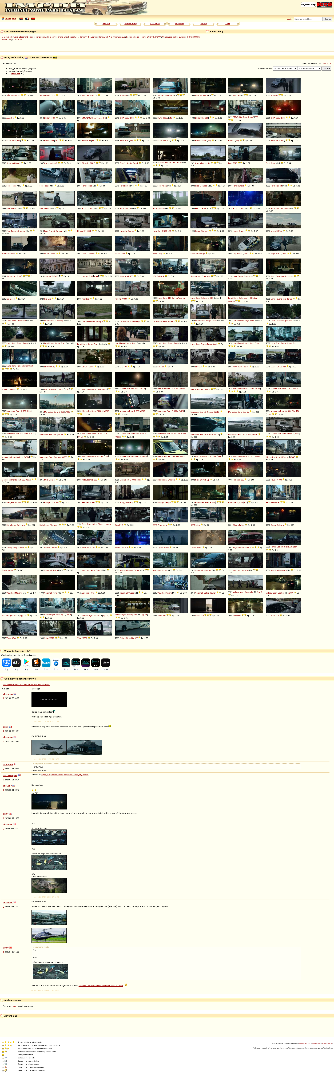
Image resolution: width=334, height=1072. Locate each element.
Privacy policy (327, 1043)
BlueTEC (296, 411)
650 (23, 480)
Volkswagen (238, 592)
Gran (93, 118)
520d (278, 118)
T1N (106, 456)
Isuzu (197, 231)
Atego (207, 389)
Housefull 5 (73, 37)
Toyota (160, 547)
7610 (235, 163)
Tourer (99, 118)
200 (26, 433)
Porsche (199, 502)
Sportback (169, 95)
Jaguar (236, 253)
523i (127, 140)
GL (286, 411)
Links (227, 23)
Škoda (236, 525)
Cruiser (247, 547)
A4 (88, 95)
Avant (91, 95)
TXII (200, 367)
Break (135, 163)
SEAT (155, 525)
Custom (286, 208)
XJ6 (91, 276)
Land (241, 547)
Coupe (131, 231)
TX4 (125, 367)
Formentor (205, 163)
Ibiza (198, 525)
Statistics (155, 23)
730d (278, 140)
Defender (205, 298)
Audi (84, 95)
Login (289, 19)
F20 (53, 118)
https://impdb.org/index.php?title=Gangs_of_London (65, 774)
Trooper (91, 253)
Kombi (138, 480)
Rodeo (52, 253)
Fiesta (14, 186)
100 (87, 231)
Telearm (12, 389)
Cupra (198, 163)
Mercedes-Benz (51, 389)
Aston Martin (45, 95)
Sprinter (19, 457)
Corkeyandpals (10, 775)
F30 (131, 118)
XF (241, 253)
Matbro (5, 389)
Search (106, 23)
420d (240, 117)
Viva (92, 593)
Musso (21, 547)
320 (284, 367)
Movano (245, 570)
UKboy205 (8, 764)
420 (173, 388)
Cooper (52, 480)
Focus (47, 186)
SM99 (6, 814)
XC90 (84, 638)
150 (131, 276)
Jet (88, 547)
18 (244, 367)
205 (242, 480)
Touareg (59, 614)
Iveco (117, 253)
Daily (122, 253)
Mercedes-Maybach (11, 480)
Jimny (54, 547)
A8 (239, 95)
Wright (123, 638)
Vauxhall (48, 570)
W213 (106, 411)
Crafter (281, 593)
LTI (158, 367)
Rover (214, 320)
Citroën (123, 163)
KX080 (124, 299)
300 (53, 163)
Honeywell (103, 37)
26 (281, 367)
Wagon (181, 298)
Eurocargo (200, 253)
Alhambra (162, 525)
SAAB (117, 525)
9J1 (245, 502)
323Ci (165, 118)
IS (89, 367)
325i (202, 118)
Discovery (21, 320)
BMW (46, 118)
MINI (46, 480)
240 (246, 367)
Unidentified (131, 23)
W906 (26, 457)
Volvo (159, 615)
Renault (269, 502)
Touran (97, 615)
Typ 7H (144, 614)
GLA (23, 433)
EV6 (49, 299)
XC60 (14, 638)
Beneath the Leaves (88, 37)
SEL (177, 388)
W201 (67, 389)
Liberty (130, 502)
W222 (118, 437)
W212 (142, 411)
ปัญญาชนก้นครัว (154, 37)
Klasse (210, 412)
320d (127, 118)
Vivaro (131, 593)
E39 (131, 140)
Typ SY (290, 593)
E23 (237, 140)
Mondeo (203, 186)
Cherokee (206, 276)
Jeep (192, 276)
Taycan (239, 502)
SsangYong (11, 547)
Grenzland (62, 37)
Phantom (54, 525)
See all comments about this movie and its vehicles (26, 684)
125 (93, 547)
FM (239, 615)
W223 (254, 434)
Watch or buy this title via (12, 655)
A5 (125, 95)
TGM (240, 367)
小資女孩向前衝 (193, 37)
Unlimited (288, 276)
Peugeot (236, 480)
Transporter (132, 614)
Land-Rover (162, 298)
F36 (256, 117)
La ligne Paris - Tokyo (136, 37)
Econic (246, 412)
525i (164, 140)
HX (162, 231)
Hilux (199, 547)
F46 (104, 118)
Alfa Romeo (11, 95)
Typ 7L (68, 614)
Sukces (182, 37)
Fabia (241, 525)
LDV (46, 367)
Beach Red (6, 39)
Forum (204, 23)
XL (90, 231)
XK (128, 276)
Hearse (108, 524)
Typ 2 (259, 592)
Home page (10, 18)
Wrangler (280, 276)
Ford (230, 163)
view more (15, 73)
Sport (214, 344)
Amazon (293, 547)
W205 (257, 388)
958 (213, 502)
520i (89, 140)
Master (276, 502)
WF (136, 638)
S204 (29, 411)
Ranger (240, 186)
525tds (203, 140)
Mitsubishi (87, 480)
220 (251, 388)
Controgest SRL (305, 1043)
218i (89, 118)
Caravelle (249, 592)
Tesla (117, 547)
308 (280, 480)
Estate (99, 570)
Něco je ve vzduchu (37, 37)
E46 (170, 118)
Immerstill (52, 37)
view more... (18, 39)
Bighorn (204, 231)
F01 (282, 140)
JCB (155, 276)
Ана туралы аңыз (117, 37)
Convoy (51, 367)
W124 (142, 388)
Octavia (280, 525)
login (14, 1006)
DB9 (53, 95)
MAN (235, 367)
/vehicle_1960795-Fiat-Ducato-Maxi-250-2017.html (101, 985)
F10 (56, 140)
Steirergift (23, 37)
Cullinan (21, 525)
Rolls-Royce (11, 525)
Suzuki (47, 547)
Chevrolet (10, 163)
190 (60, 389)
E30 (206, 118)
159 (18, 95)
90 (291, 299)
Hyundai (123, 231)
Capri (273, 163)
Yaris (10, 570)
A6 (201, 95)
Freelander (168, 321)
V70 (277, 615)
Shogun (171, 480)
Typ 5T (106, 615)
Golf (15, 615)
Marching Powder (10, 37)
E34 (168, 140)
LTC (121, 367)
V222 (183, 433)
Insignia (208, 570)
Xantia (130, 163)
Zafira (206, 593)
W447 (219, 456)
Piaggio (123, 502)
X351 (283, 253)
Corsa (164, 570)
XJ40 (96, 276)
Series (12, 253)
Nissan (198, 480)
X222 (28, 480)
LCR (169, 231)
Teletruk (160, 276)
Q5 (12, 118)
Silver (94, 524)
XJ (279, 253)
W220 (216, 434)
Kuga (164, 186)
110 (169, 298)
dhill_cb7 (7, 786)
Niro (87, 299)
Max (243, 231)
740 (202, 615)
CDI (105, 433)
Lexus (85, 367)
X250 (246, 253)
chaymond (326, 63)
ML (55, 434)
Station (175, 298)
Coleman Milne (164, 162)
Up (208, 480)
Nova (55, 593)
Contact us (316, 1043)
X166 (269, 414)
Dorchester (177, 162)
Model (123, 547)
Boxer (92, 502)
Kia (7, 299)
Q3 (276, 95)
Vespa (168, 502)
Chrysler (48, 163)
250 (91, 367)
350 (175, 411)
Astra (55, 570)
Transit (278, 186)
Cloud (100, 524)
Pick (204, 480)
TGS (277, 367)
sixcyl (5, 727)
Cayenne (207, 502)
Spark (18, 163)
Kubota (118, 299)
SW (19, 502)
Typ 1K (23, 615)
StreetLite (130, 638)
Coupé (251, 117)
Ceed (12, 299)
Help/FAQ (179, 23)
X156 (33, 433)
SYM (84, 547)
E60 (282, 118)
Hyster (80, 231)
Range (208, 320)
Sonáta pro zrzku (170, 37)
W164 (60, 434)
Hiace (166, 547)
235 (165, 231)
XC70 (51, 638)
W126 (182, 388)
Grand (198, 276)
